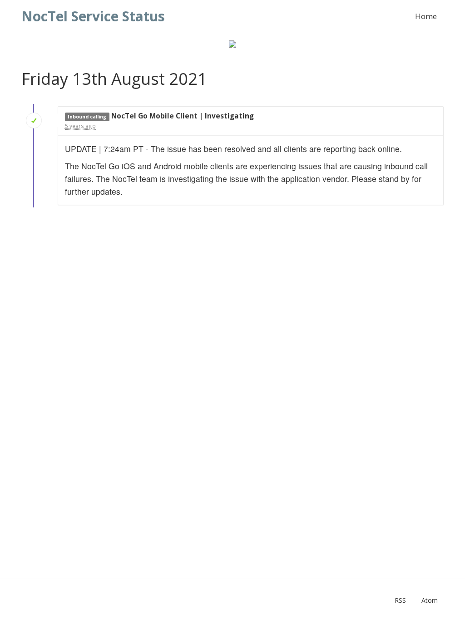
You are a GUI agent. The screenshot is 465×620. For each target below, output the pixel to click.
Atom (429, 600)
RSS (400, 600)
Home (426, 16)
